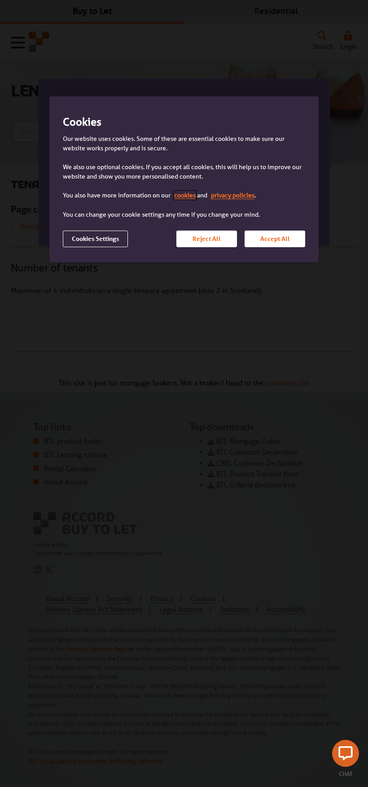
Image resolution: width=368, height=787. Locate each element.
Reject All (207, 239)
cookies (185, 195)
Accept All (275, 239)
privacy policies (232, 195)
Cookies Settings (95, 239)
